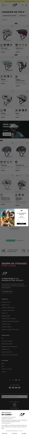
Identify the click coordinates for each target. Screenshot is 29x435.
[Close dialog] (27, 209)
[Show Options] (25, 222)
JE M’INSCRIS (21, 223)
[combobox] (21, 222)
